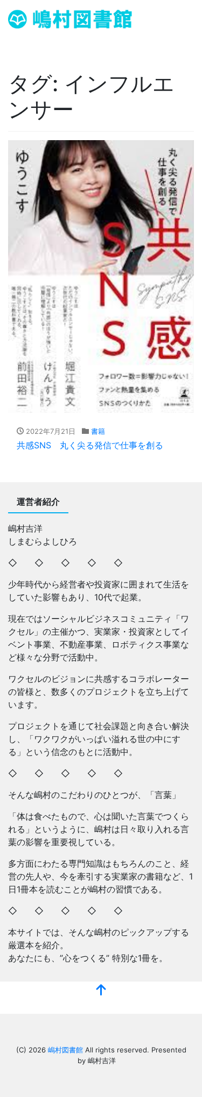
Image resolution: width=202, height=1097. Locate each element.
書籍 (98, 431)
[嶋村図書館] (70, 18)
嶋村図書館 (65, 1049)
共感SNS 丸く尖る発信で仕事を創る (90, 445)
